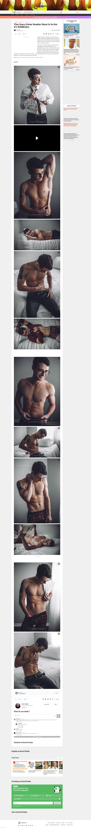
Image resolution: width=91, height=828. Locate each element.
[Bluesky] (26, 825)
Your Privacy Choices (51, 822)
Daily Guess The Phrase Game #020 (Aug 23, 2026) (71, 35)
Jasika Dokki (20, 723)
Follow (55, 704)
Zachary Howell (33, 57)
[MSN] (30, 825)
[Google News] (32, 825)
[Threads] (28, 825)
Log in (77, 12)
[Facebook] (18, 825)
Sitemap (47, 824)
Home (13, 14)
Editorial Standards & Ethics (54, 824)
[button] (58, 757)
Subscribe (57, 803)
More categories (17, 798)
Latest (22, 14)
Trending (17, 14)
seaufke (17, 728)
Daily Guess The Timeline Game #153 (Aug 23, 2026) (71, 68)
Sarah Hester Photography (23, 57)
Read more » (24, 707)
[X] (24, 825)
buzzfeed (41, 57)
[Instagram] (20, 825)
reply (20, 734)
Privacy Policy (63, 824)
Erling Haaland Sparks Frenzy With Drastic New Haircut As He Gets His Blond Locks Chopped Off (71, 51)
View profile (46, 704)
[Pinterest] (22, 825)
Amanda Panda (18, 732)
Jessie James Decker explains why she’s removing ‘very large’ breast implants (71, 120)
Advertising (58, 822)
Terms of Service (70, 824)
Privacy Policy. (18, 806)
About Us (63, 822)
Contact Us (71, 822)
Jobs (67, 822)
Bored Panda (22, 823)
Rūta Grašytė (18, 29)
